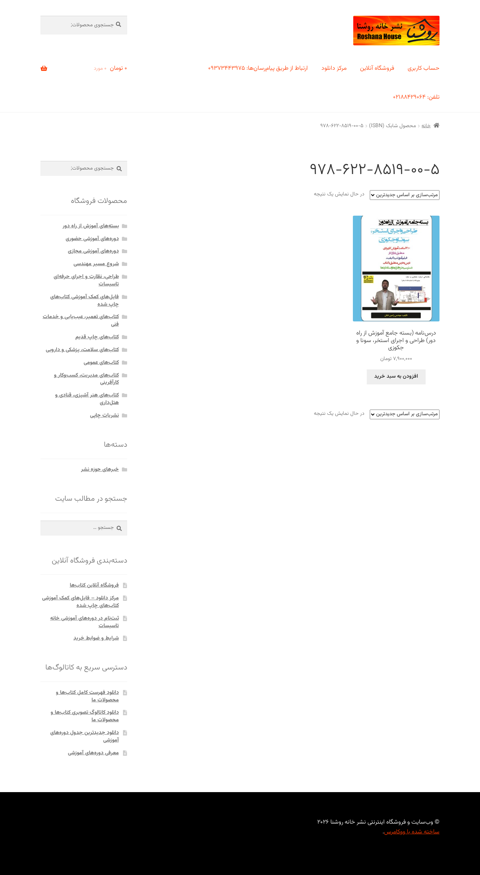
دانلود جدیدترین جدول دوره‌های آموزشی (84, 736)
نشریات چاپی (104, 415)
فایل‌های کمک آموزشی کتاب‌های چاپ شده (84, 301)
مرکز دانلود (333, 68)
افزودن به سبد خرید (396, 376)
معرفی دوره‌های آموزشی (93, 753)
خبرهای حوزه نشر (100, 469)
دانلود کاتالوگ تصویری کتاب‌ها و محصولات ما (85, 716)
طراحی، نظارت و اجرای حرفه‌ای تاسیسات (86, 280)
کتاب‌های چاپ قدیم (97, 337)
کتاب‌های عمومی (101, 363)
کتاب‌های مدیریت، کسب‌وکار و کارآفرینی (86, 379)
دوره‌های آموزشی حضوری (92, 239)
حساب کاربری (424, 68)
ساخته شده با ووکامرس (412, 832)
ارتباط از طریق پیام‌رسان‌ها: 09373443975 (258, 68)
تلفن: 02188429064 (416, 97)
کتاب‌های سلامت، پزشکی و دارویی (82, 350)
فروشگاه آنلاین (377, 68)
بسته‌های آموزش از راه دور (91, 226)
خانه (426, 126)
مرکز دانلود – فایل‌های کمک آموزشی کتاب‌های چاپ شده (80, 602)
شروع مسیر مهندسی (96, 264)
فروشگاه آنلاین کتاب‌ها (94, 585)
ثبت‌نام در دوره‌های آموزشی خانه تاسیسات (84, 622)
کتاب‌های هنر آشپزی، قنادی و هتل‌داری (87, 399)
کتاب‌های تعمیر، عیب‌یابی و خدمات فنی (81, 321)
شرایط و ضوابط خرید (96, 638)
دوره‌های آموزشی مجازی (93, 251)
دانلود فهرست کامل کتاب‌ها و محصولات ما (87, 696)
